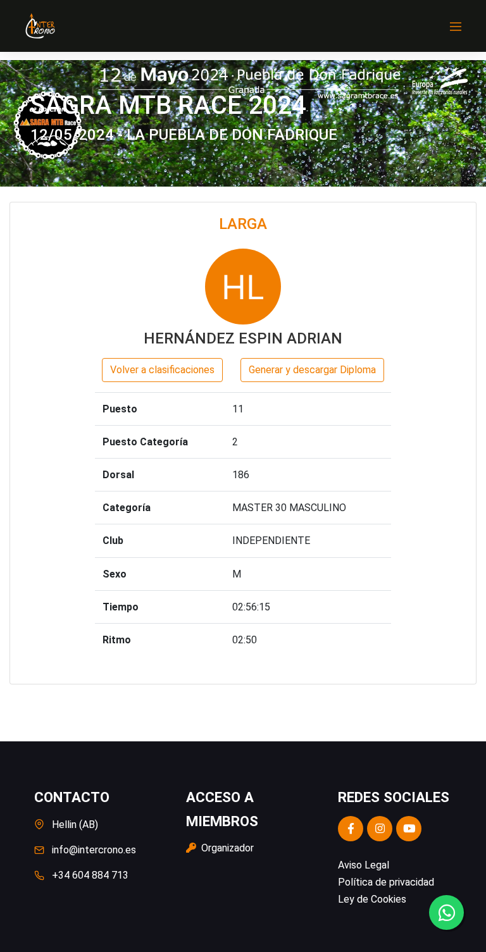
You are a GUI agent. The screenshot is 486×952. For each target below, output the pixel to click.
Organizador (226, 848)
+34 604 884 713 (90, 875)
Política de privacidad (386, 882)
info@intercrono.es (94, 850)
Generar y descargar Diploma (312, 370)
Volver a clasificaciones (162, 370)
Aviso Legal (363, 865)
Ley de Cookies (372, 899)
